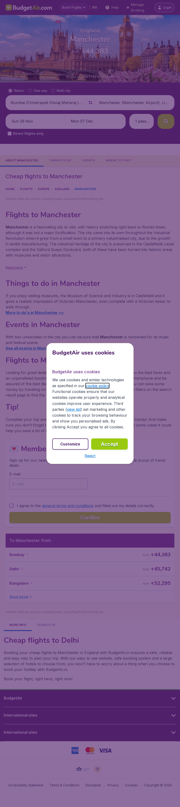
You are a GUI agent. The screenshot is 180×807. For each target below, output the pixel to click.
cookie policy (97, 385)
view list (74, 409)
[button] (90, 455)
